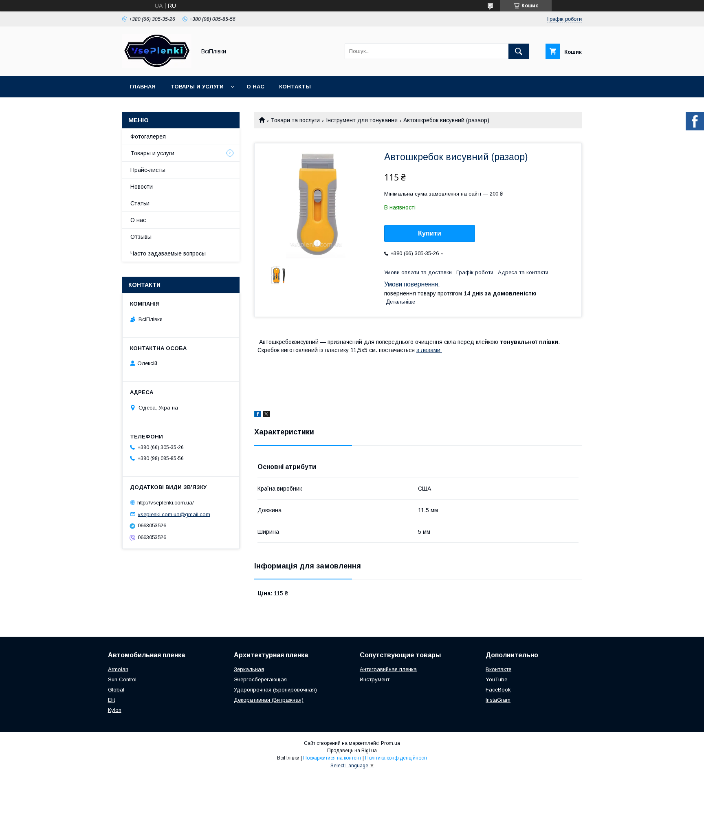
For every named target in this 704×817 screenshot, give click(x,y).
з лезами (429, 350)
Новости (141, 186)
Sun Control (122, 679)
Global (116, 690)
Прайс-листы (147, 170)
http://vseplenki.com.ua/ (165, 503)
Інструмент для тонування (362, 120)
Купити (429, 233)
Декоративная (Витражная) (269, 700)
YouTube (496, 679)
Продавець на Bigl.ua (352, 750)
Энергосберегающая (260, 679)
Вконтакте (498, 669)
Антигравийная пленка (388, 669)
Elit (111, 700)
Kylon (114, 710)
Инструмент (374, 679)
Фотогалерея (148, 136)
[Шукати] (518, 51)
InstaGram (498, 700)
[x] (266, 415)
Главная (143, 87)
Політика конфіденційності (396, 758)
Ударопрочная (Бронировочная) (275, 690)
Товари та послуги (295, 120)
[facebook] (257, 415)
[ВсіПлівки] (156, 65)
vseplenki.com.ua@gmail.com (174, 514)
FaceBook (498, 690)
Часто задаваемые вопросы (168, 253)
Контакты (295, 87)
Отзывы (141, 236)
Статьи (140, 203)
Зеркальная (249, 669)
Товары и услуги (197, 87)
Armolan (118, 669)
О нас (255, 87)
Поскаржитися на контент (332, 758)
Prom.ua (390, 743)
